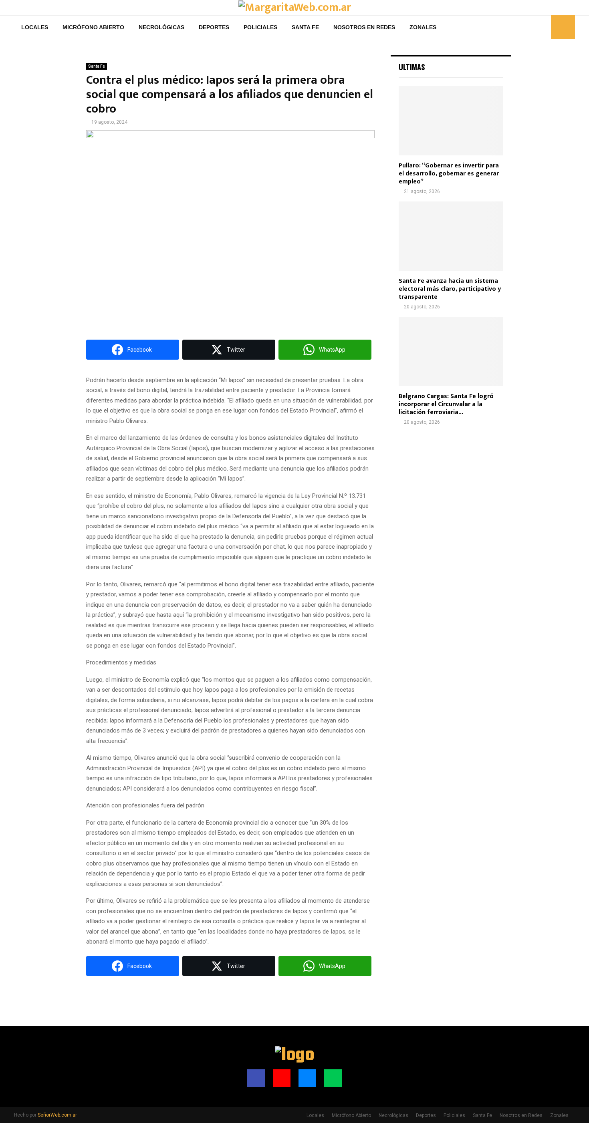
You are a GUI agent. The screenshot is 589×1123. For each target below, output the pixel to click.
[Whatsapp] (542, 27)
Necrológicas (161, 27)
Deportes (214, 27)
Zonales (422, 27)
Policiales (260, 27)
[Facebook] (516, 27)
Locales (34, 27)
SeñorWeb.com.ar (57, 1115)
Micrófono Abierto (93, 27)
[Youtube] (524, 27)
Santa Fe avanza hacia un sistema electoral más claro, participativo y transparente (450, 289)
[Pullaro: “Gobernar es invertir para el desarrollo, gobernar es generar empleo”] (451, 120)
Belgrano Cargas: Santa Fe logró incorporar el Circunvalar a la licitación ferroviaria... (446, 404)
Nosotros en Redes (364, 27)
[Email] (533, 27)
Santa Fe (305, 27)
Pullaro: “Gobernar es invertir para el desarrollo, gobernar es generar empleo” (449, 173)
